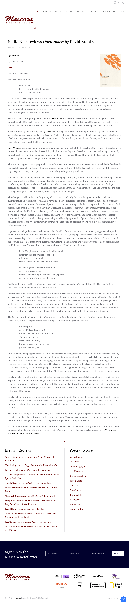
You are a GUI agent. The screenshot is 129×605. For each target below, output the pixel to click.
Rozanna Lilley (77, 495)
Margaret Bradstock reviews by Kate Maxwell (30, 495)
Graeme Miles (76, 509)
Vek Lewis (74, 461)
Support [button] (69, 11)
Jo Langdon (75, 499)
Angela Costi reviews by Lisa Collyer (28, 482)
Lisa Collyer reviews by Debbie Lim (28, 521)
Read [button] (35, 11)
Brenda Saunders (78, 475)
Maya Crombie (77, 457)
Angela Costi (76, 480)
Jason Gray (75, 504)
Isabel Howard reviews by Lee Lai (24, 508)
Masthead (46, 11)
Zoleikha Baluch (77, 471)
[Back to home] (19, 19)
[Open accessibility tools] (123, 599)
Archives (81, 11)
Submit (58, 11)
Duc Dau (74, 485)
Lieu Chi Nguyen (77, 466)
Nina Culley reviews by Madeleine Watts (32, 465)
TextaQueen (75, 490)
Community (94, 11)
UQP (10, 67)
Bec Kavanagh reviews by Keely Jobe (28, 470)
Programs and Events (113, 11)
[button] (34, 27)
